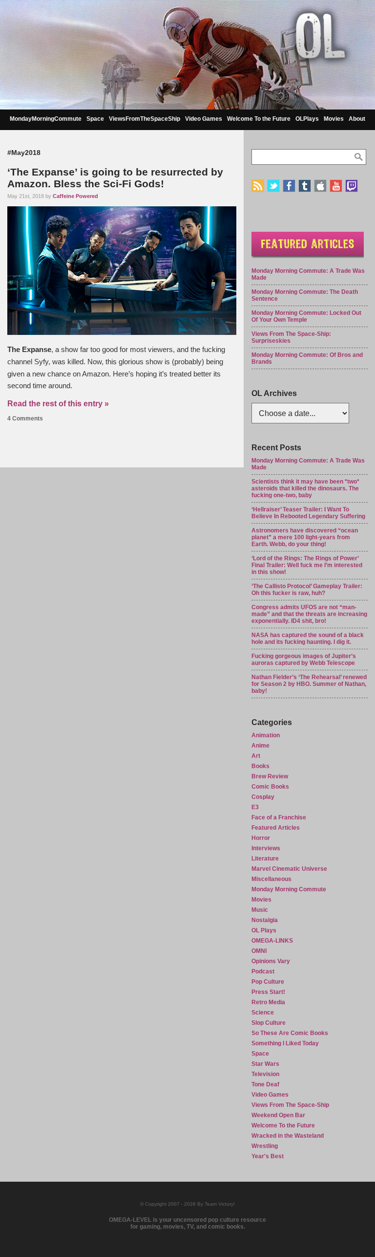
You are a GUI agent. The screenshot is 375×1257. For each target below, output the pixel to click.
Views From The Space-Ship (290, 1105)
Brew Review (269, 776)
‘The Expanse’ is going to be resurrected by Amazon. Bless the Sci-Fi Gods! (115, 177)
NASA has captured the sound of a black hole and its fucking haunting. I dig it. (307, 638)
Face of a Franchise (278, 817)
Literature (265, 858)
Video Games (203, 118)
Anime (260, 745)
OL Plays (263, 930)
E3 (255, 807)
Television (265, 1074)
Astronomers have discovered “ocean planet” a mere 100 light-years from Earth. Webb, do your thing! (304, 537)
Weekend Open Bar (278, 1115)
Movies (334, 118)
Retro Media (268, 1002)
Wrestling (264, 1146)
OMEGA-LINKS (272, 940)
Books (260, 766)
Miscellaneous (271, 879)
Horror (260, 838)
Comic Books (270, 786)
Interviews (265, 848)
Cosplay (262, 797)
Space (95, 118)
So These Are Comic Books (289, 1033)
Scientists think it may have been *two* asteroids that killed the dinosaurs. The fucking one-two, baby (305, 488)
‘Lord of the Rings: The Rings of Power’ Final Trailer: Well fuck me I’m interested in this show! (306, 565)
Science (262, 1012)
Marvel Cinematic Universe (289, 868)
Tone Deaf (265, 1084)
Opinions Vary (270, 961)
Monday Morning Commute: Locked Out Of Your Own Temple (306, 316)
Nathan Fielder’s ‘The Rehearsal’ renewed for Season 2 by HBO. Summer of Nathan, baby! (309, 684)
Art (255, 755)
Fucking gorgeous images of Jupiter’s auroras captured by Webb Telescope (303, 659)
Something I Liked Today (285, 1043)
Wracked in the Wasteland (287, 1135)
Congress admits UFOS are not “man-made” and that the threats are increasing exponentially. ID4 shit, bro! (309, 614)
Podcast (262, 971)
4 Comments (25, 418)
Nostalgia (264, 920)
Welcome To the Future (259, 118)
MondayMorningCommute (46, 118)
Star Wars (265, 1063)
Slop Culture (268, 1022)
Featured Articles (275, 827)
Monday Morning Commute (288, 889)
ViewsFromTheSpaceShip (144, 118)
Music (259, 909)
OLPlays (307, 118)
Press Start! (268, 992)
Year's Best (267, 1156)
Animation (265, 735)
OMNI (259, 951)
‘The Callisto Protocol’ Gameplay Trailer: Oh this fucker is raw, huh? (306, 589)
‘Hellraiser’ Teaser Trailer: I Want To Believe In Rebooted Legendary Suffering (308, 513)
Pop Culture (267, 981)
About (357, 118)
